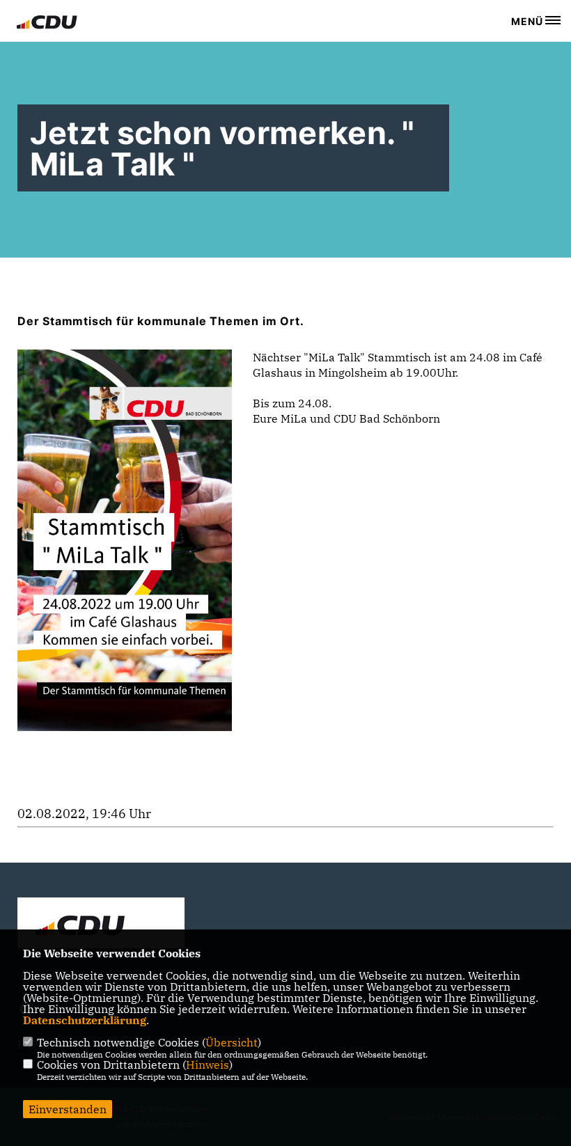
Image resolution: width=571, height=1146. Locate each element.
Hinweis (207, 1065)
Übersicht (231, 1042)
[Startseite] (101, 924)
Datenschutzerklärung (84, 1020)
